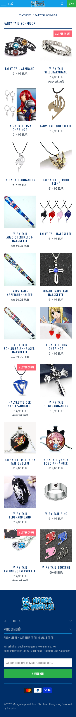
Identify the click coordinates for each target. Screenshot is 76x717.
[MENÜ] (1, 3)
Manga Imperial (22, 704)
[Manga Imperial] (38, 3)
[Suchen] (62, 3)
